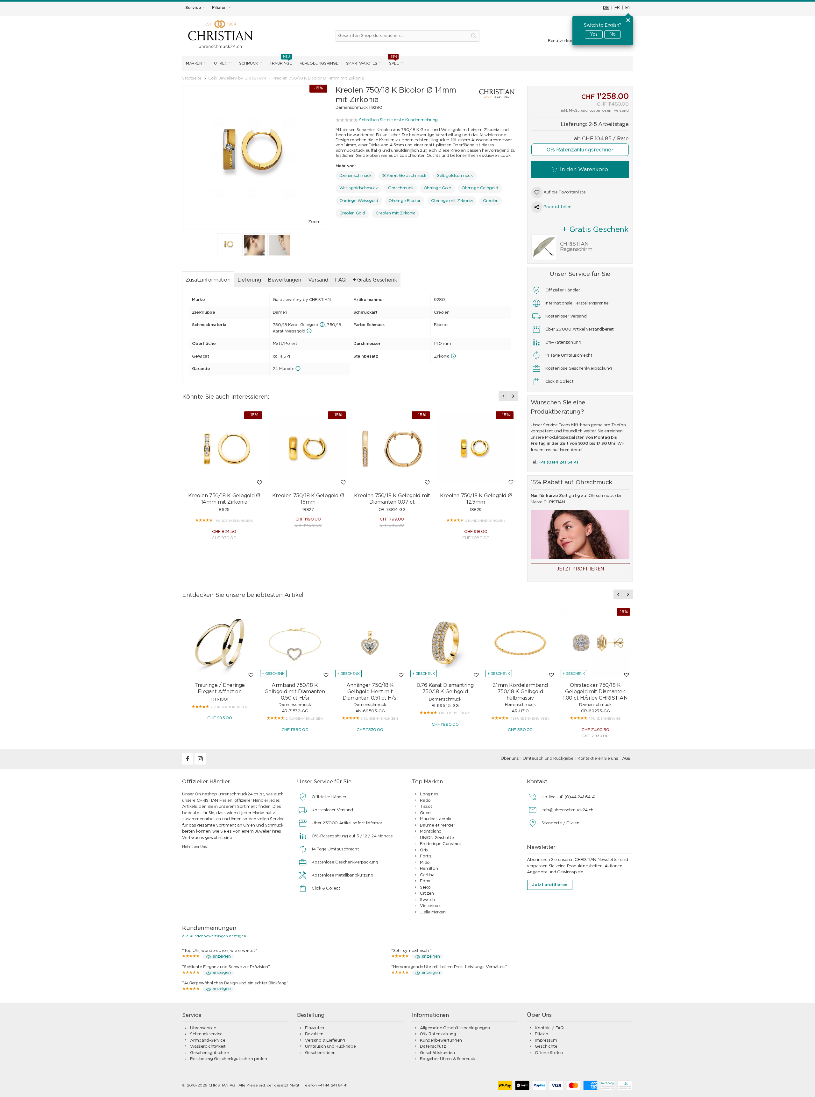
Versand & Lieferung (325, 1040)
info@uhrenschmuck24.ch (567, 810)
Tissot (426, 807)
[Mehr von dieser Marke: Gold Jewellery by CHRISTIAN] (490, 94)
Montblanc (430, 831)
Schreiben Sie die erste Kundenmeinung (398, 120)
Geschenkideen (320, 1053)
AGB (626, 759)
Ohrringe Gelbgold (480, 188)
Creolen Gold (352, 213)
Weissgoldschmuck (358, 188)
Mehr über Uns (194, 847)
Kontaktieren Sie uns (598, 759)
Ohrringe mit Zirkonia (452, 201)
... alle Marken (432, 912)
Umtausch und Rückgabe (548, 759)
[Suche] (473, 36)
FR (617, 8)
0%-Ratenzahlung (438, 1034)
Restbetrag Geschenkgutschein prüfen (228, 1059)
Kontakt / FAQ (549, 1028)
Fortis (425, 856)
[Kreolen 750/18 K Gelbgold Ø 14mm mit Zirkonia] (224, 449)
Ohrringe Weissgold (358, 201)
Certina (427, 875)
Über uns (510, 759)
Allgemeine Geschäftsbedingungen (455, 1028)
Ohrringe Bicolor (404, 201)
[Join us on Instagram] (200, 763)
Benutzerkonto (563, 41)
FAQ (340, 280)
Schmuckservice (206, 1034)
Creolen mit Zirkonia (395, 213)
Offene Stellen (549, 1053)
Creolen (490, 201)
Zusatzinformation (208, 280)
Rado (425, 801)
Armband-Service (207, 1040)
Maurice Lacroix (435, 819)
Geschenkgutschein (209, 1053)
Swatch (427, 900)
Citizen (427, 893)
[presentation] (503, 396)
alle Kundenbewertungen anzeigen (214, 936)
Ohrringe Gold (437, 188)
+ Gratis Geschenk (375, 280)
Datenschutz (433, 1047)
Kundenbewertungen (441, 1040)
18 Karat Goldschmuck (404, 176)
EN (628, 8)
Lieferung (249, 280)
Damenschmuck (355, 176)
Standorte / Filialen (560, 823)
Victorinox (430, 906)
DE (606, 8)
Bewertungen (284, 280)
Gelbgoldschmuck (454, 176)
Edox (425, 881)
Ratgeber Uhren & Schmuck (447, 1059)
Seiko (425, 887)
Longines (429, 794)
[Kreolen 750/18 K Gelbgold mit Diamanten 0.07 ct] (392, 449)
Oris (424, 850)
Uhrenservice (203, 1028)
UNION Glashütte (437, 838)
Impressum (546, 1040)
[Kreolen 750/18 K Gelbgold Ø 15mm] (308, 449)
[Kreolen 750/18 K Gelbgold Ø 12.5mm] (476, 449)
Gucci (425, 813)
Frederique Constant (440, 844)
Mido (424, 863)
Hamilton (429, 869)
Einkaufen (314, 1028)
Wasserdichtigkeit (207, 1047)
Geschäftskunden (437, 1053)
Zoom (314, 222)
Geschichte (546, 1047)
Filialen (541, 1034)
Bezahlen (314, 1034)
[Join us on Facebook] (188, 763)
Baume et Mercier (437, 825)
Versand (318, 280)
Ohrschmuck (400, 188)
